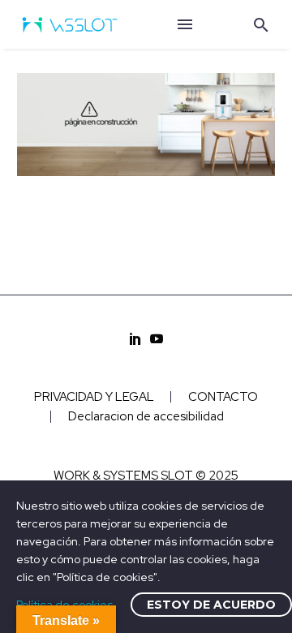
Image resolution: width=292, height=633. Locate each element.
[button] (261, 25)
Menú (185, 24)
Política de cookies (64, 604)
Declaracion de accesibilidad (146, 417)
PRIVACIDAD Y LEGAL (94, 397)
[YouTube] (156, 338)
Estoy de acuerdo (211, 604)
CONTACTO (223, 397)
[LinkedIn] (135, 338)
